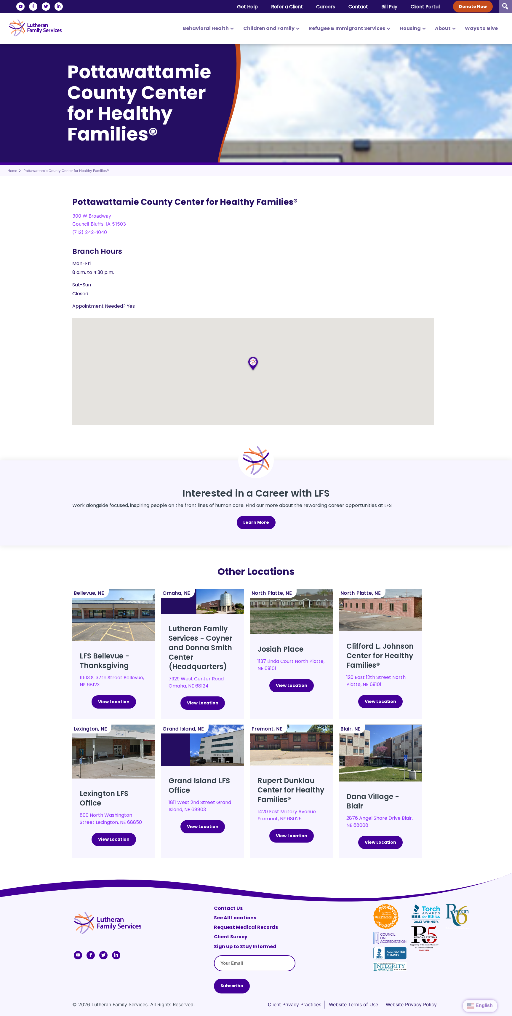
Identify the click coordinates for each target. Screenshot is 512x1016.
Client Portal (425, 6)
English (483, 1005)
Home (12, 170)
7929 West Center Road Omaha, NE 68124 (196, 682)
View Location (113, 702)
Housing (410, 28)
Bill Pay (389, 6)
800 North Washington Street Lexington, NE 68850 (111, 819)
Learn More (256, 522)
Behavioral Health (206, 28)
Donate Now (473, 6)
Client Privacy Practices (294, 1004)
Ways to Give (481, 28)
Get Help (247, 6)
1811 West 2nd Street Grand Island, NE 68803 (200, 806)
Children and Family (269, 28)
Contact (358, 6)
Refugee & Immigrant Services (347, 28)
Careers (325, 6)
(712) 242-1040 (89, 232)
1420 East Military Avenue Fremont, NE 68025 (286, 815)
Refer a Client (287, 6)
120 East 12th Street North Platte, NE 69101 (376, 681)
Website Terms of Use (353, 1004)
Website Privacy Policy (411, 1004)
